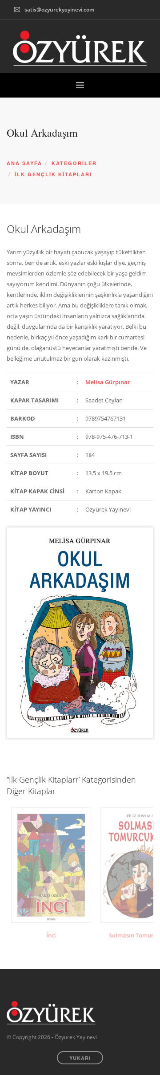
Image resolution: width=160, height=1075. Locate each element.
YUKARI (80, 1058)
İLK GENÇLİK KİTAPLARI (53, 174)
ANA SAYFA (24, 163)
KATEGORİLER (74, 163)
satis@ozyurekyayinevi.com (59, 9)
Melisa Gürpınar (107, 382)
